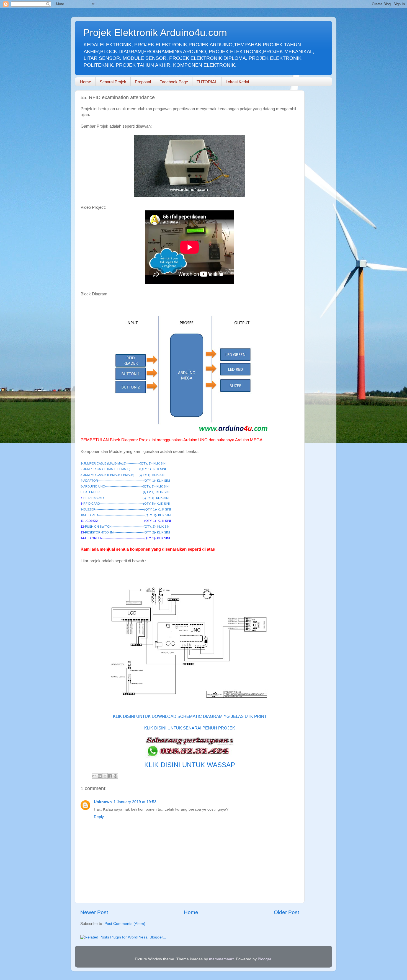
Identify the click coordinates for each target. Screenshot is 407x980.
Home (85, 81)
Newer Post (94, 912)
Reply (99, 817)
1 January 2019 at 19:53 (135, 802)
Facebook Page (173, 81)
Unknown (103, 802)
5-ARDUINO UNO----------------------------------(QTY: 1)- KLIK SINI (125, 486)
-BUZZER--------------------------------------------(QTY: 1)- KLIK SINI (126, 509)
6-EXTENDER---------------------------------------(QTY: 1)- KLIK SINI (125, 492)
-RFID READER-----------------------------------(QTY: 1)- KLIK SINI (125, 497)
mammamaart (221, 959)
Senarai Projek (113, 81)
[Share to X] (105, 776)
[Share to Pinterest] (115, 776)
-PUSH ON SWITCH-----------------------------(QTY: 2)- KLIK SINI (127, 526)
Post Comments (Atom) (124, 924)
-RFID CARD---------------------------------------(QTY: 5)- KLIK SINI (126, 503)
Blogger (264, 959)
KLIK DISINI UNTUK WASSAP (189, 764)
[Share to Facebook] (110, 776)
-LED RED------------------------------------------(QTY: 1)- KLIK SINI (127, 515)
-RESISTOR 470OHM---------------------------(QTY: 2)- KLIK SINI (127, 532)
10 (82, 515)
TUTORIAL (207, 81)
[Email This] (94, 776)
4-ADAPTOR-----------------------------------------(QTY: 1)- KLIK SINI (125, 480)
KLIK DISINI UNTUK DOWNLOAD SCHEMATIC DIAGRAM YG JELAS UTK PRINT (190, 716)
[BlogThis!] (99, 776)
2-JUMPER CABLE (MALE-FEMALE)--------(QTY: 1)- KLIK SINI (123, 469)
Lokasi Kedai (237, 81)
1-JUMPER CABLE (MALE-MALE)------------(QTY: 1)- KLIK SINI (123, 463)
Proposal (143, 81)
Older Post (286, 912)
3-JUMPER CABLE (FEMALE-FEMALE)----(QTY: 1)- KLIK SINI (123, 474)
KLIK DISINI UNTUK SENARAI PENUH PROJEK (189, 728)
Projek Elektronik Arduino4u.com (155, 32)
